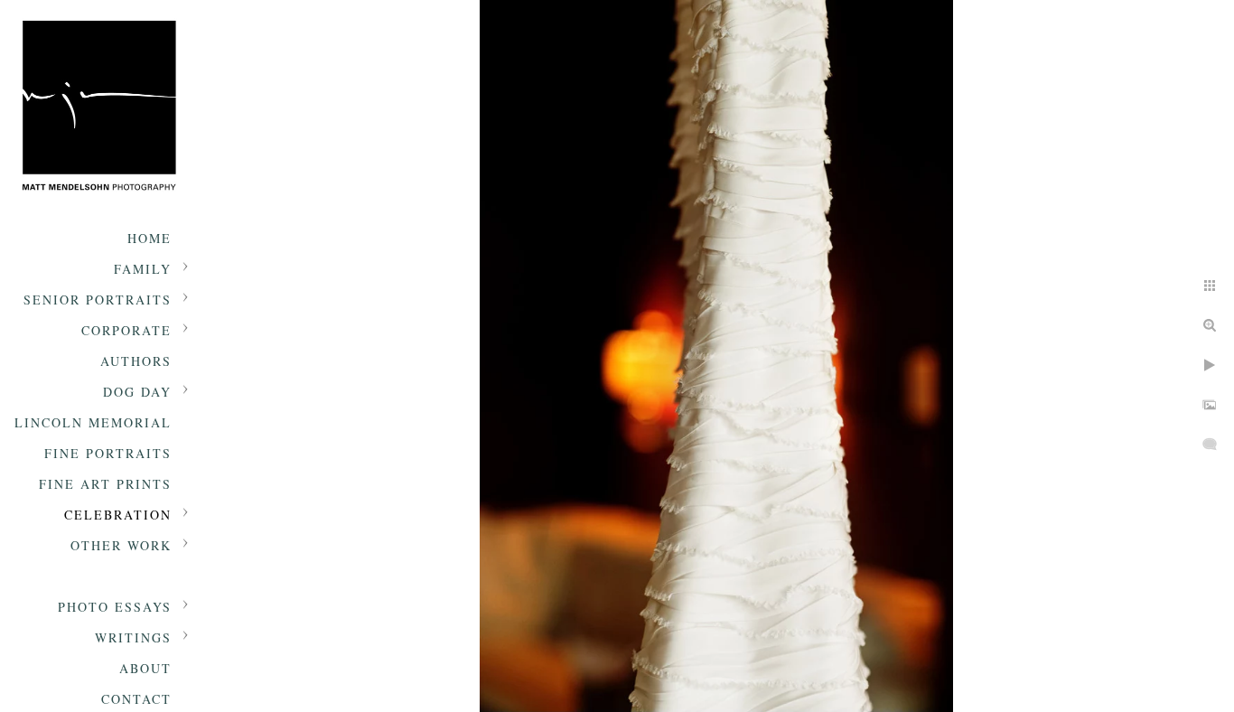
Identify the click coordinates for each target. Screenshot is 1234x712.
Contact (136, 698)
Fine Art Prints (105, 483)
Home (149, 238)
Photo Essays (115, 606)
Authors (136, 361)
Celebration (118, 514)
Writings (133, 637)
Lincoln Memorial (93, 422)
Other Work (121, 545)
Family (143, 268)
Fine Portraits (108, 453)
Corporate (126, 330)
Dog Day (137, 391)
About (145, 668)
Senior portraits (97, 299)
